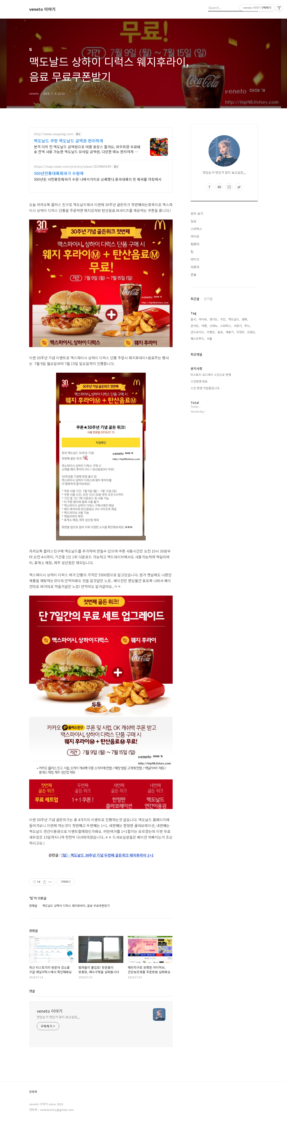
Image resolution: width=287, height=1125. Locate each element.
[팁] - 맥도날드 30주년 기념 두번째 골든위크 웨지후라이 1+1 (107, 855)
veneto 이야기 (42, 9)
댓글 (32, 991)
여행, (204, 326)
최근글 (195, 298)
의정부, (240, 332)
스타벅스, (226, 326)
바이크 (195, 259)
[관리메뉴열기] (279, 7)
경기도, (213, 319)
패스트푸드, (198, 338)
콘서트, (195, 326)
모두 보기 (197, 213)
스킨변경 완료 (199, 381)
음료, (220, 332)
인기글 (208, 298)
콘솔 (193, 274)
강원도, (251, 332)
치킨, (223, 319)
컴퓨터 (195, 244)
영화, (245, 319)
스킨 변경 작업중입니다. (205, 388)
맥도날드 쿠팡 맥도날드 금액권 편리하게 (68, 140)
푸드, (247, 326)
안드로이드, (198, 332)
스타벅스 (196, 228)
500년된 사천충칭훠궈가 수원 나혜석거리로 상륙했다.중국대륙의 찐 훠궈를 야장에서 (97, 179)
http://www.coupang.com (53, 134)
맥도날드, (234, 319)
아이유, (203, 319)
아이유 (195, 236)
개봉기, (230, 332)
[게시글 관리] (50, 882)
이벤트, (211, 332)
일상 (193, 221)
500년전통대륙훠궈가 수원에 (59, 173)
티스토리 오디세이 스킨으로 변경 (211, 374)
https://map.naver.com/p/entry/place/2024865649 (72, 166)
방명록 (33, 1092)
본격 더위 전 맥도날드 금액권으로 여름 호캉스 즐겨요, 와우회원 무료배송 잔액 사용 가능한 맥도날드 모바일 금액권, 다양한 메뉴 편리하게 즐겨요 (87, 149)
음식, (194, 319)
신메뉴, (213, 326)
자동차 (195, 267)
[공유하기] (44, 882)
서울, (210, 338)
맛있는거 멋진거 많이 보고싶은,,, (58, 1017)
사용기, (238, 326)
